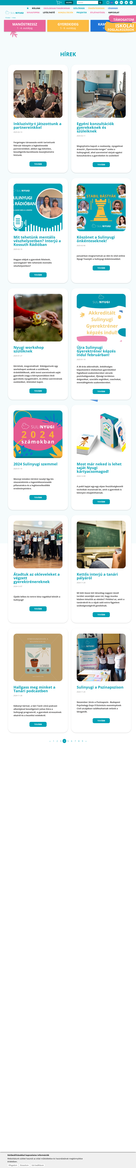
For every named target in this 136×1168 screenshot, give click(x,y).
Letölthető (49, 12)
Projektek (81, 12)
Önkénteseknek (96, 8)
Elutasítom (24, 1165)
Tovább (38, 164)
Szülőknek (79, 8)
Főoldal (7, 18)
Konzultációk (65, 12)
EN (108, 2)
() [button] (61, 2)
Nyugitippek (33, 12)
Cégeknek (113, 8)
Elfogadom (13, 1165)
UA (112, 2)
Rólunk (36, 8)
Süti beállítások (38, 1165)
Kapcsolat (113, 12)
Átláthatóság (97, 12)
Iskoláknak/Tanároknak (57, 8)
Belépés (69, 2)
